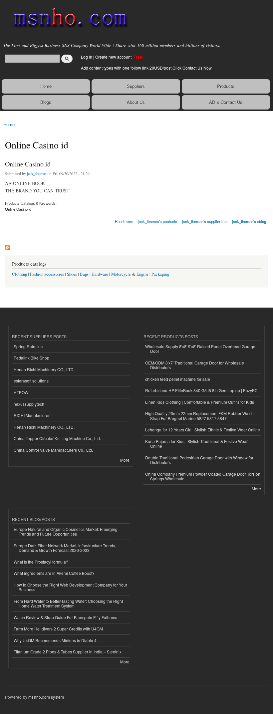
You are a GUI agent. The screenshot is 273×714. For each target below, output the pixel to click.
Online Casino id (28, 163)
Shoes (72, 274)
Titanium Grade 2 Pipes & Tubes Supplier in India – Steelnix (68, 651)
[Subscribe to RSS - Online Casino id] (7, 246)
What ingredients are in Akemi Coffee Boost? (54, 573)
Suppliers (136, 86)
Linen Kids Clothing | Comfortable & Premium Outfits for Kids (199, 402)
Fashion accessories (47, 274)
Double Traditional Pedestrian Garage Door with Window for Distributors (199, 460)
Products (225, 86)
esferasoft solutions (31, 380)
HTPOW (21, 392)
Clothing (19, 274)
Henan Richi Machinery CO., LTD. (44, 369)
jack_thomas (37, 173)
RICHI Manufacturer (32, 415)
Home (46, 86)
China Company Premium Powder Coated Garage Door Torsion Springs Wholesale (202, 476)
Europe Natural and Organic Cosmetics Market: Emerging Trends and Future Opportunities (66, 531)
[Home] (67, 18)
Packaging (160, 274)
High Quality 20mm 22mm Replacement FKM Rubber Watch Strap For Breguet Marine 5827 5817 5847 (199, 415)
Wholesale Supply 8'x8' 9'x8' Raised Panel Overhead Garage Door (200, 349)
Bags (84, 274)
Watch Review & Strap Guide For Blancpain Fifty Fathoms (65, 617)
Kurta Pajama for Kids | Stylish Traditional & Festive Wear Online (196, 443)
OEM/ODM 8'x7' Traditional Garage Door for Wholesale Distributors (194, 365)
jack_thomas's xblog (249, 221)
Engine (142, 274)
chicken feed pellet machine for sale (177, 379)
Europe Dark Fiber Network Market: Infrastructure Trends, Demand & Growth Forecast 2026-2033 (65, 548)
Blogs (45, 102)
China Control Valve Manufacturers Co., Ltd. (53, 450)
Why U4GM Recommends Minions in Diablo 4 (55, 640)
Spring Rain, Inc (28, 346)
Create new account (114, 57)
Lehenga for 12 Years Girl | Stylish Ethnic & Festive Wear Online (202, 429)
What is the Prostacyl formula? (41, 562)
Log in (86, 57)
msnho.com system (46, 697)
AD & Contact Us (225, 102)
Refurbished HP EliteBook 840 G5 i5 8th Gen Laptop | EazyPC (201, 390)
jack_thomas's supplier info (204, 221)
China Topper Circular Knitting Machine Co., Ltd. (57, 438)
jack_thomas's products (157, 221)
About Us (136, 102)
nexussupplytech (29, 404)
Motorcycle (121, 274)
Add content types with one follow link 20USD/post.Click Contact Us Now (146, 68)
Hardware (100, 274)
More (125, 460)
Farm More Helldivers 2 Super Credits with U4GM (58, 628)
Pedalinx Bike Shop (31, 357)
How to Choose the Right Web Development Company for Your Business (70, 587)
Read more (124, 221)
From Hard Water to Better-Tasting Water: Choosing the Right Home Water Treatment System (68, 603)
